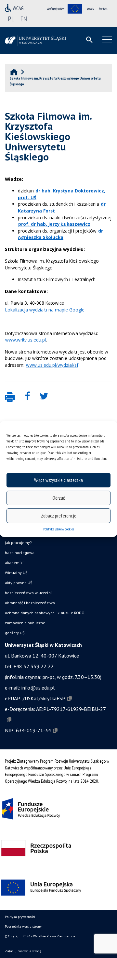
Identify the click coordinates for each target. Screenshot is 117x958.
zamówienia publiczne (25, 622)
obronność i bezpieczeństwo (30, 602)
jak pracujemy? (18, 542)
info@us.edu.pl (38, 687)
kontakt (103, 8)
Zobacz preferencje (58, 516)
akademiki (14, 562)
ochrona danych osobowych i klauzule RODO (44, 612)
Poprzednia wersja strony (23, 926)
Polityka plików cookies (58, 529)
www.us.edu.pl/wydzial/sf (52, 365)
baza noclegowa (19, 552)
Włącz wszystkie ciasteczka (58, 480)
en (23, 18)
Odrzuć (58, 498)
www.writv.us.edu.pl (25, 340)
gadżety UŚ (14, 632)
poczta (90, 8)
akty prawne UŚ (18, 582)
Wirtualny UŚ (16, 572)
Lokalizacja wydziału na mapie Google (44, 310)
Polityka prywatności (20, 917)
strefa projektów (55, 8)
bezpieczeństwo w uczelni (28, 592)
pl (11, 18)
